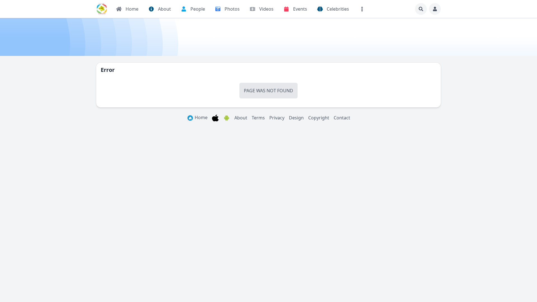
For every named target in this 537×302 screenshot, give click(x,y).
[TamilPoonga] (101, 9)
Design (296, 118)
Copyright (318, 118)
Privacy (276, 118)
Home (201, 117)
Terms (258, 118)
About (240, 118)
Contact (342, 118)
